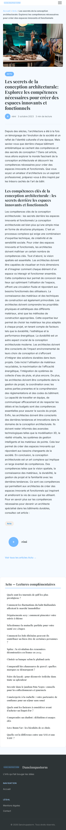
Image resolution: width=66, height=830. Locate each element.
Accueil (6, 11)
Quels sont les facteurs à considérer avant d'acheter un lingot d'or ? (29, 709)
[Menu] (60, 2)
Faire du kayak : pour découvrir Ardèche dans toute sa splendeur (31, 678)
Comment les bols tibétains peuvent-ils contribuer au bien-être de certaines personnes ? (32, 639)
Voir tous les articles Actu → (20, 557)
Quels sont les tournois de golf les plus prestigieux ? (27, 596)
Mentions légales (11, 805)
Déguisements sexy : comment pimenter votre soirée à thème (31, 617)
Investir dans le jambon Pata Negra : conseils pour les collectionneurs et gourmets (31, 688)
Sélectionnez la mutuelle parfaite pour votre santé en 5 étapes (30, 627)
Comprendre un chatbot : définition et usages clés (31, 719)
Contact (7, 811)
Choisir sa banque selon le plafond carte (28, 659)
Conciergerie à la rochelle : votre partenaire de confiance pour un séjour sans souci (32, 698)
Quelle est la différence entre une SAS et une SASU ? (31, 736)
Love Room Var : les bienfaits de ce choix (28, 727)
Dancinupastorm (35, 767)
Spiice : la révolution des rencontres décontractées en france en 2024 (26, 651)
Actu (14, 11)
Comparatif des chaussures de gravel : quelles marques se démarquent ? (31, 668)
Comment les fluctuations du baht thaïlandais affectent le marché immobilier (31, 606)
